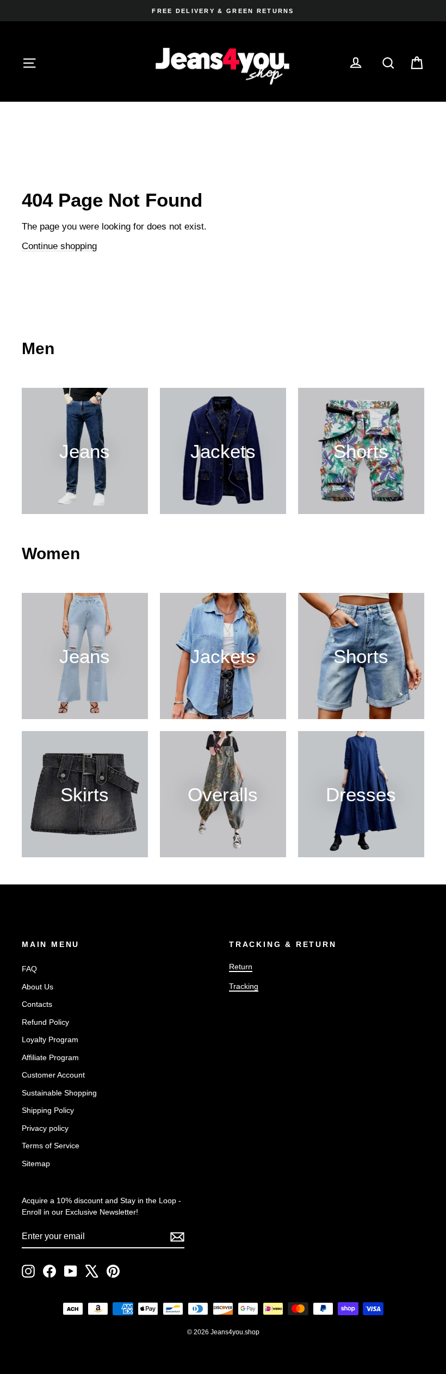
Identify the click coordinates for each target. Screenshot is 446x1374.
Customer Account (53, 1074)
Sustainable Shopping (59, 1092)
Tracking (243, 986)
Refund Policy (45, 1022)
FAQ (29, 968)
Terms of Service (50, 1145)
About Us (37, 986)
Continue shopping (59, 246)
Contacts (37, 1004)
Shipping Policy (48, 1110)
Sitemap (36, 1163)
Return (240, 966)
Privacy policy (45, 1128)
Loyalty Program (50, 1039)
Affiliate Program (50, 1057)
